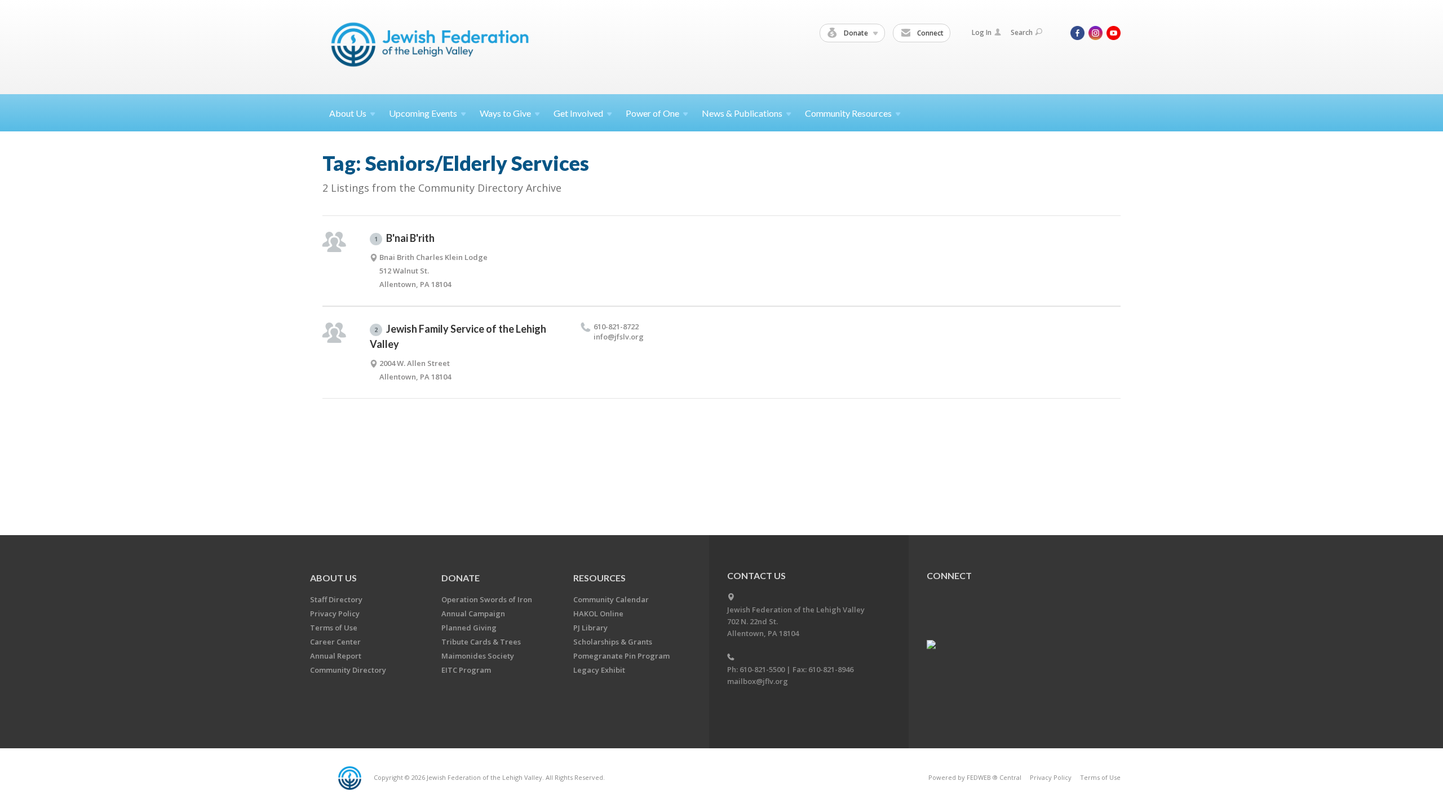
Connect (929, 33)
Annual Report (335, 656)
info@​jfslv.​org (619, 337)
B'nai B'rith (404, 238)
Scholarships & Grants (612, 642)
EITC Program (466, 670)
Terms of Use (333, 628)
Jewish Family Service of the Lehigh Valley (458, 336)
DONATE (460, 577)
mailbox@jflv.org (757, 681)
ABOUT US (333, 577)
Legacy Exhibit (599, 670)
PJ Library (590, 628)
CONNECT (949, 575)
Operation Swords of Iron (486, 599)
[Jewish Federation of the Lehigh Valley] (432, 47)
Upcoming (423, 113)
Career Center (335, 642)
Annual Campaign (473, 613)
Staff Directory (336, 599)
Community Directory (348, 670)
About (347, 113)
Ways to (505, 113)
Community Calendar (611, 599)
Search (1022, 32)
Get (578, 113)
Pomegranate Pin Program (621, 656)
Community (848, 113)
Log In (981, 32)
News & (742, 113)
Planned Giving (469, 628)
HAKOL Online (598, 613)
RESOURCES (599, 577)
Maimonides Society (477, 656)
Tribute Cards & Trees (481, 642)
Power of (652, 113)
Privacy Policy (335, 613)
